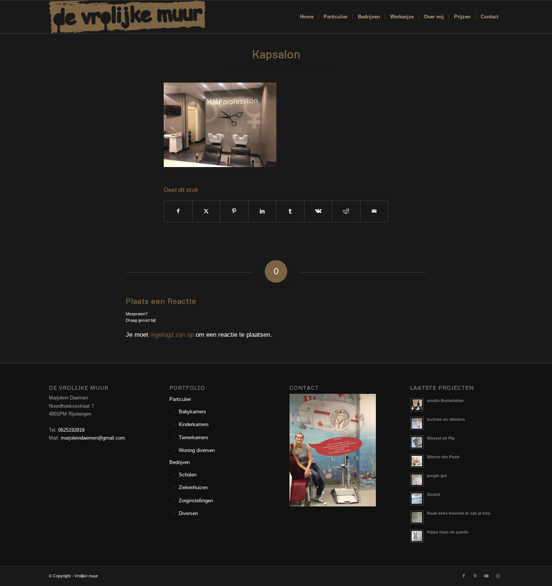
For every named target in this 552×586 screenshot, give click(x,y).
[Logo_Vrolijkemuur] (127, 16)
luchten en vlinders (446, 419)
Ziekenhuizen (193, 487)
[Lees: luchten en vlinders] (417, 423)
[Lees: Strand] (417, 498)
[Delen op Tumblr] (290, 211)
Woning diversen (197, 450)
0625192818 (71, 430)
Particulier (180, 399)
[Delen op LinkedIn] (262, 211)
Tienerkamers (193, 437)
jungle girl (437, 475)
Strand (433, 494)
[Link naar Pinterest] (475, 575)
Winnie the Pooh (443, 457)
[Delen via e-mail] (374, 211)
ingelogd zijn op (172, 334)
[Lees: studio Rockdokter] (417, 404)
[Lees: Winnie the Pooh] (417, 461)
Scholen (187, 475)
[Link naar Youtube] (486, 575)
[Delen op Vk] (318, 211)
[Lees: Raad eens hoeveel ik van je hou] (417, 517)
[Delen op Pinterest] (234, 211)
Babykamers (192, 411)
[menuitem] (306, 16)
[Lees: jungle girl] (417, 480)
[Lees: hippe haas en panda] (417, 536)
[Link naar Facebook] (463, 575)
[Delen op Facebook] (178, 211)
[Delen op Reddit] (346, 211)
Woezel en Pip (441, 438)
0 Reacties (270, 69)
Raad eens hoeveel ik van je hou (458, 513)
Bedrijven (179, 462)
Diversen (188, 513)
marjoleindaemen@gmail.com (93, 438)
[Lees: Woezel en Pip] (417, 442)
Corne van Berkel (314, 69)
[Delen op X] (206, 211)
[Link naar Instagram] (497, 575)
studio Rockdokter (445, 400)
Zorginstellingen (196, 500)
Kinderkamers (194, 424)
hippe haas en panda (447, 532)
